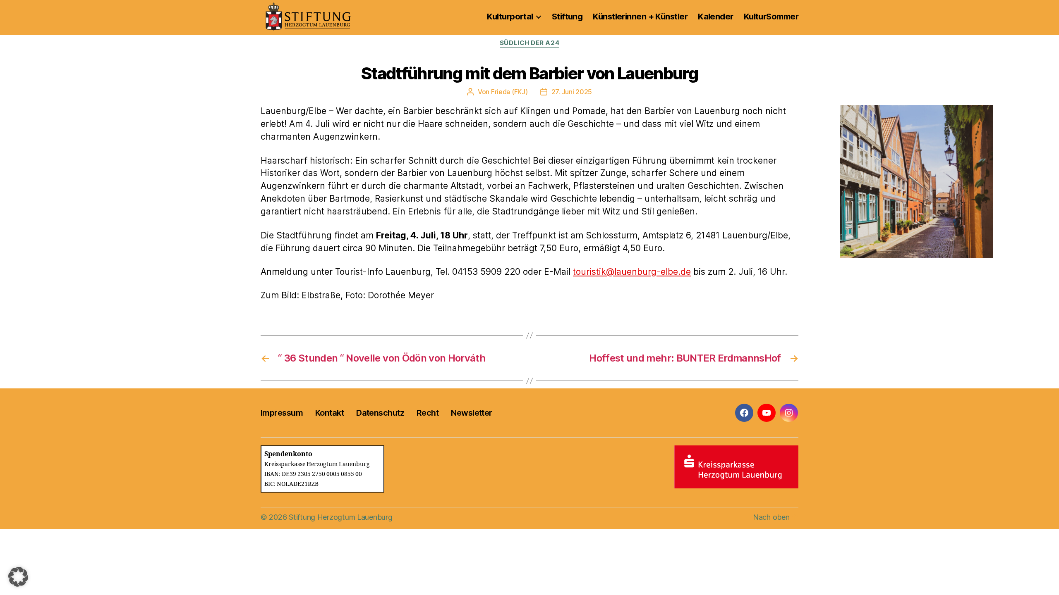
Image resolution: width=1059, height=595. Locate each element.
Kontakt (329, 413)
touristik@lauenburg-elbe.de (632, 272)
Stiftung (567, 16)
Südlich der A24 (529, 43)
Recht (427, 413)
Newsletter (471, 413)
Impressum (282, 413)
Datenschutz (380, 413)
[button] (18, 577)
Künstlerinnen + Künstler (640, 16)
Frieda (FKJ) (509, 92)
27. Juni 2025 (571, 92)
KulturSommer (771, 16)
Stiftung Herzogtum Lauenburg (340, 517)
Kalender (715, 16)
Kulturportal (510, 16)
